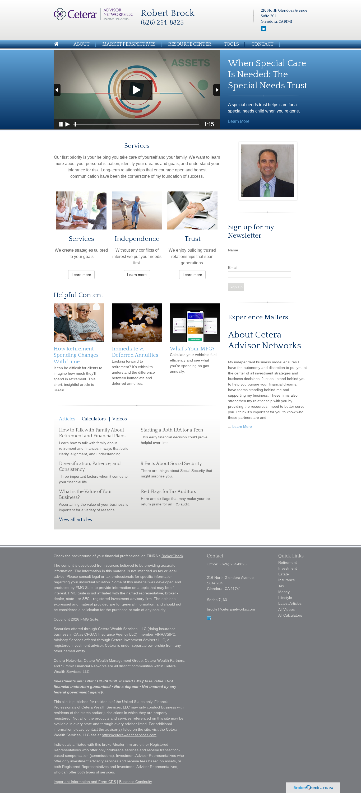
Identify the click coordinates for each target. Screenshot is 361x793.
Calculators (94, 419)
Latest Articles (290, 603)
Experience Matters (258, 317)
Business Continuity (135, 782)
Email (232, 267)
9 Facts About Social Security (171, 463)
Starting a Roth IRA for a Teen (172, 430)
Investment (287, 568)
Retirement (287, 562)
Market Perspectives (128, 44)
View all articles (75, 519)
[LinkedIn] (263, 30)
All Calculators (290, 615)
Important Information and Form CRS (85, 782)
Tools (231, 44)
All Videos (286, 609)
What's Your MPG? (192, 349)
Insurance (286, 580)
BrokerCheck (172, 556)
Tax (281, 586)
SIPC (171, 634)
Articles (67, 419)
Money (284, 592)
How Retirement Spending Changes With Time (76, 355)
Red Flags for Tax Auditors (168, 491)
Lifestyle (285, 597)
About (81, 44)
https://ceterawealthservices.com (129, 735)
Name (233, 250)
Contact (263, 44)
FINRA (160, 634)
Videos (119, 419)
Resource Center (189, 44)
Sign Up (236, 287)
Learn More (238, 121)
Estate (283, 574)
